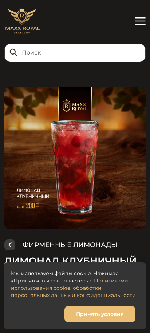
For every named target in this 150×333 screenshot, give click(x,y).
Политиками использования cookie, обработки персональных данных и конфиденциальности (73, 287)
